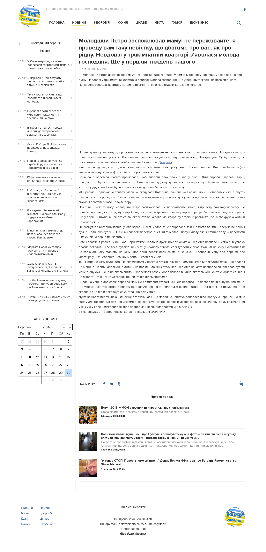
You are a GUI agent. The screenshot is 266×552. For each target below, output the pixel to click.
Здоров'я (102, 23)
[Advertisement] (162, 117)
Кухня (122, 23)
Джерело (165, 162)
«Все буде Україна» (133, 534)
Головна (56, 23)
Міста (159, 23)
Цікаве (141, 23)
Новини (79, 23)
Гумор (177, 23)
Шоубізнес (199, 23)
